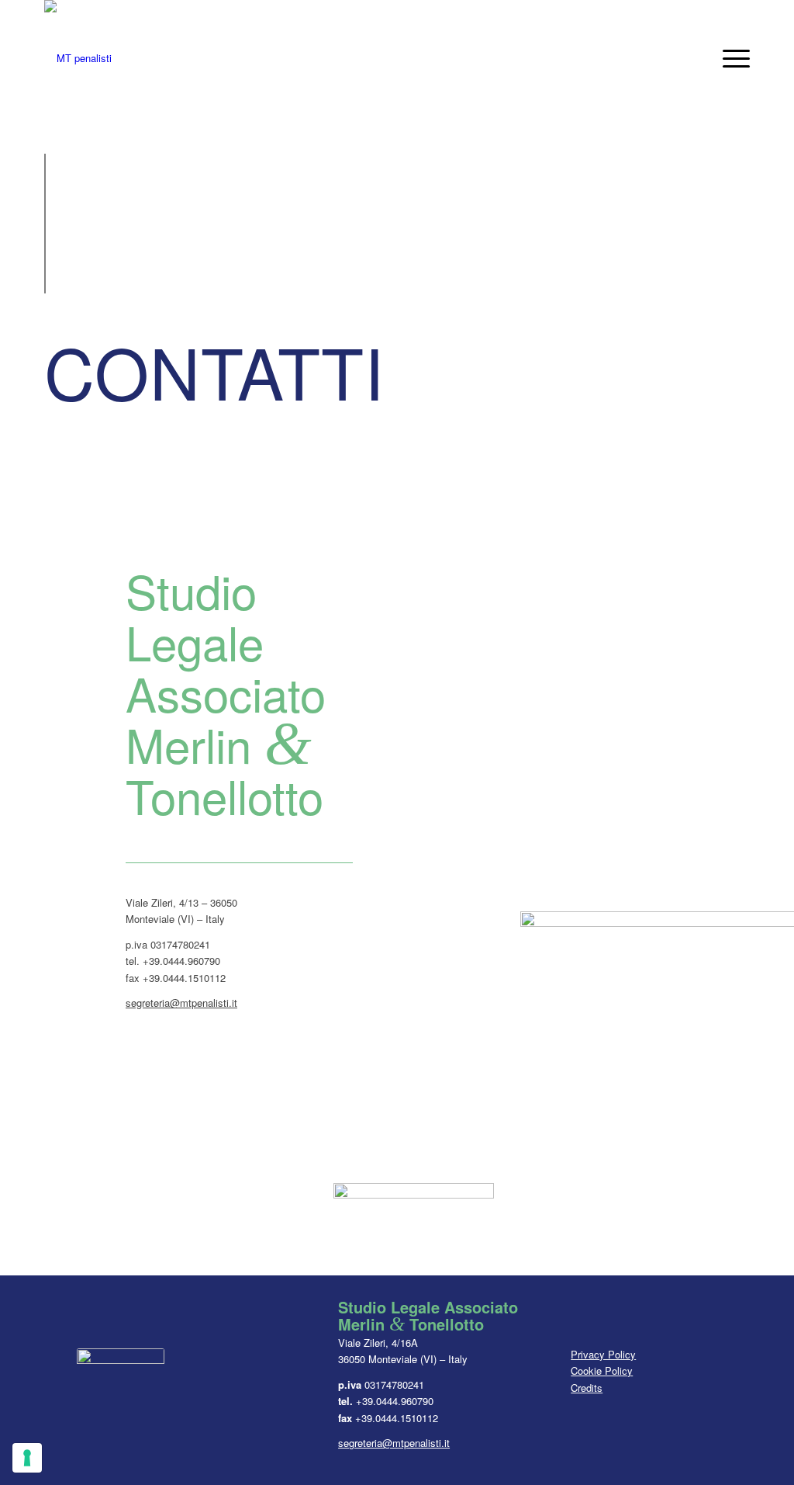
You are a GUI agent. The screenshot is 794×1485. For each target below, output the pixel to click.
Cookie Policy (602, 1370)
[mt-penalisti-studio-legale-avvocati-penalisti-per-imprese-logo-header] (78, 58)
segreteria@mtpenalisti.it (181, 1002)
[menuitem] (731, 58)
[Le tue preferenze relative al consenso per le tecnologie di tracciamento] (27, 1458)
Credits (586, 1387)
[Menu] (731, 58)
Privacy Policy (603, 1354)
